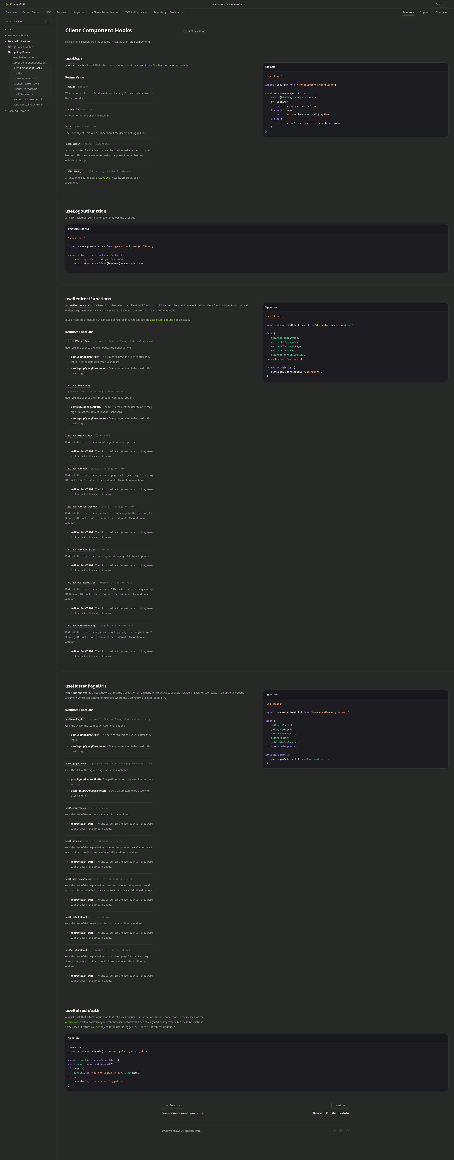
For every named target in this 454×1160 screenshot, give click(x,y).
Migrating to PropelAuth (168, 12)
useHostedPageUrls (161, 319)
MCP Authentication (136, 12)
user (97, 1027)
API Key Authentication (105, 12)
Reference (408, 12)
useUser (73, 58)
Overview (11, 12)
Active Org (104, 177)
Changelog (441, 12)
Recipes (61, 12)
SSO (48, 12)
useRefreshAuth (82, 1010)
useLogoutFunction (85, 211)
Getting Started (31, 12)
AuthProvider (73, 1022)
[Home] (16, 4)
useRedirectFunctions (88, 298)
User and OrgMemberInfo (331, 1113)
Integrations (79, 12)
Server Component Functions (182, 1113)
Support (425, 12)
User (161, 65)
